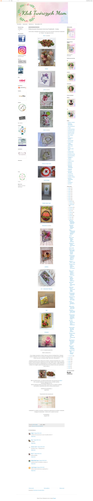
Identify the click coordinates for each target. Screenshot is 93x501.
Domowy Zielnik (71, 132)
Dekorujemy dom (71, 130)
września (71, 207)
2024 (69, 191)
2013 (69, 366)
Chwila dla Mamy (71, 129)
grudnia (70, 201)
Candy (69, 127)
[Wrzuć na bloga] (41, 424)
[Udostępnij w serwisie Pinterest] (44, 424)
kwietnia (71, 215)
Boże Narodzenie (71, 126)
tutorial (69, 180)
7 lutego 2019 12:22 (37, 433)
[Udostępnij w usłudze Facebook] (43, 424)
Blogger (54, 498)
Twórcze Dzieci (71, 161)
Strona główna (19, 24)
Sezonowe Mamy (71, 155)
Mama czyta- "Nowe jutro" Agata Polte (72, 307)
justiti (44, 89)
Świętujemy (70, 182)
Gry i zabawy (70, 135)
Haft (69, 136)
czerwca (71, 212)
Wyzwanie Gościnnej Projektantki (37, 426)
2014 (69, 364)
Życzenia (70, 183)
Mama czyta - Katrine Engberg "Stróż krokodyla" (71, 239)
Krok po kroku (70, 140)
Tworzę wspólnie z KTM (38, 24)
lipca (70, 210)
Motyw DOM (71, 248)
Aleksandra (44, 225)
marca (70, 217)
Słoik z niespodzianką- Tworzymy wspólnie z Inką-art (72, 232)
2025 (69, 189)
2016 (69, 361)
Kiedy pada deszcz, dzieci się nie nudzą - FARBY (72, 289)
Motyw (69, 147)
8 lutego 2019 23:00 (40, 467)
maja (70, 214)
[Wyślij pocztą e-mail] (40, 424)
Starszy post (62, 488)
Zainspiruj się (70, 175)
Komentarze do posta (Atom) (38, 490)
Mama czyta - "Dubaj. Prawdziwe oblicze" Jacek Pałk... (72, 273)
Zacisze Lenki (34, 446)
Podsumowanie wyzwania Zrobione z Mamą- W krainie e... (72, 257)
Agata (32, 433)
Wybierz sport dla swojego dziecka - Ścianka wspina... (72, 251)
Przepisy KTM (70, 152)
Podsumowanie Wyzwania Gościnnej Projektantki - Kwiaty (72, 316)
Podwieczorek (70, 151)
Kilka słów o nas (31, 24)
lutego (70, 219)
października (71, 204)
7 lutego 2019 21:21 (37, 453)
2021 (69, 196)
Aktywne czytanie (71, 122)
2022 (69, 194)
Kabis (44, 130)
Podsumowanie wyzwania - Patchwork (72, 294)
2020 (69, 198)
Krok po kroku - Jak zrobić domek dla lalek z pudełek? (72, 329)
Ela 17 (32, 453)
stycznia (71, 355)
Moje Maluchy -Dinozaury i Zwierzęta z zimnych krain (72, 342)
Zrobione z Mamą (71, 176)
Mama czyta (70, 145)
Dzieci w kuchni (71, 133)
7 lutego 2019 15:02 (41, 446)
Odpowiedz (33, 436)
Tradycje (69, 159)
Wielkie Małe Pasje (35, 460)
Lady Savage (33, 467)
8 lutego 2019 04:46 (42, 460)
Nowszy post (31, 488)
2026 (69, 188)
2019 (69, 199)
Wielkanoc (70, 162)
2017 (69, 359)
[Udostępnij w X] (42, 424)
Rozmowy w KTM (71, 154)
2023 (69, 193)
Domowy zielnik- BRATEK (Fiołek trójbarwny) (71, 278)
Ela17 (44, 35)
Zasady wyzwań (25, 24)
